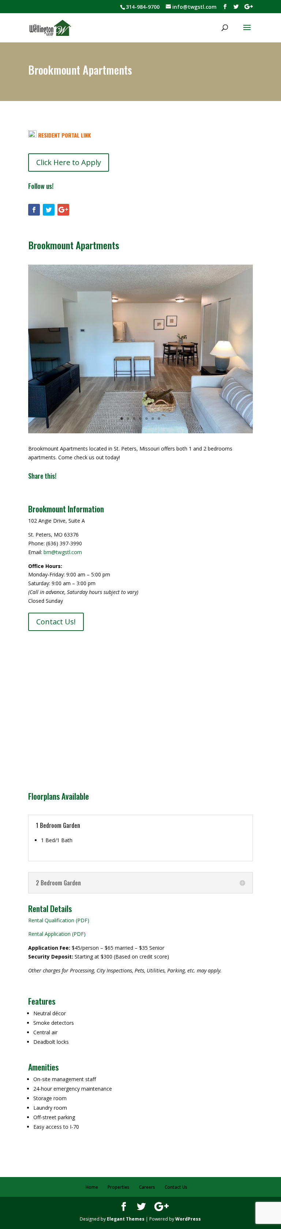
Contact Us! (56, 622)
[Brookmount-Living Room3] (140, 431)
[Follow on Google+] (63, 210)
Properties (119, 1187)
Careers (147, 1187)
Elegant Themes (126, 1219)
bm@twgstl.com (63, 552)
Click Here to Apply (68, 162)
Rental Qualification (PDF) (58, 920)
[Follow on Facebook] (34, 210)
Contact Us (176, 1187)
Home (92, 1187)
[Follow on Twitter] (49, 210)
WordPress (188, 1219)
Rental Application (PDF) (57, 933)
